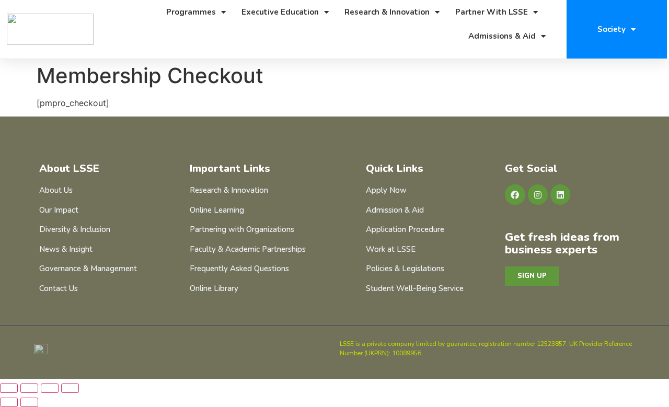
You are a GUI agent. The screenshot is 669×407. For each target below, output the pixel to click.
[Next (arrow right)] (29, 402)
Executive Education (280, 12)
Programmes (191, 12)
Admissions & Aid (502, 36)
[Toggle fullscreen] (29, 388)
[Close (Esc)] (70, 388)
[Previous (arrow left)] (9, 402)
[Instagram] (538, 194)
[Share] (50, 388)
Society (611, 29)
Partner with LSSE (491, 12)
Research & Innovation (387, 12)
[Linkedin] (560, 194)
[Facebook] (515, 194)
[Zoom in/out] (9, 388)
